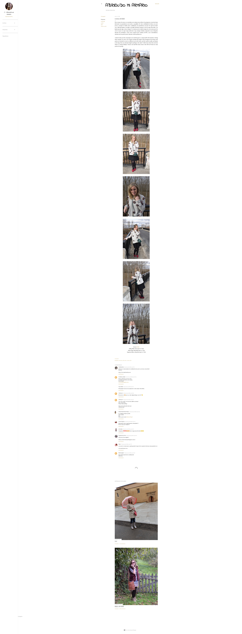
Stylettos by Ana (122, 435)
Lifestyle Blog (129, 417)
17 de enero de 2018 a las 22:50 (129, 452)
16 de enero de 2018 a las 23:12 (131, 435)
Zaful (138, 347)
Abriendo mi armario (126, 5)
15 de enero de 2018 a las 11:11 (129, 386)
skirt (102, 24)
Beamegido (121, 452)
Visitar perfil (9, 16)
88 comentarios (122, 608)
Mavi (120, 444)
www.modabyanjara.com (123, 382)
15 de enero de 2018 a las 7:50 (129, 367)
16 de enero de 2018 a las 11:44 (130, 421)
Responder (121, 374)
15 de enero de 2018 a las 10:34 (131, 376)
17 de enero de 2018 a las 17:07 (126, 444)
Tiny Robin (121, 386)
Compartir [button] (103, 16)
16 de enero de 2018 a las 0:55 (134, 411)
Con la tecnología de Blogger (131, 630)
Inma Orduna (121, 421)
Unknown (121, 393)
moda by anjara (122, 376)
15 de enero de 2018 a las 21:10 (128, 399)
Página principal (110, 10)
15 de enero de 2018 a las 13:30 (128, 393)
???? (116, 541)
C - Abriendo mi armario (9, 13)
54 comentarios (122, 543)
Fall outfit (119, 606)
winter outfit (103, 26)
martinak (103, 21)
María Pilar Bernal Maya (124, 411)
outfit (102, 23)
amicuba (120, 429)
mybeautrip (121, 367)
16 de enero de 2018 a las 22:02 (128, 429)
